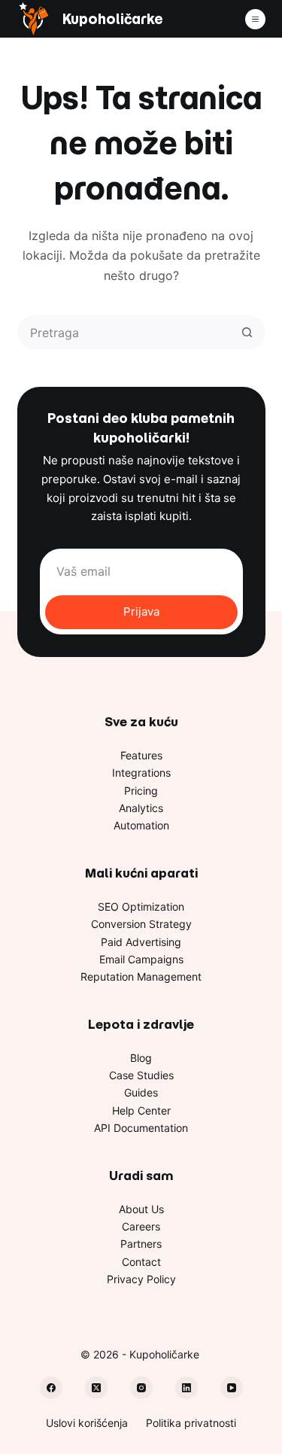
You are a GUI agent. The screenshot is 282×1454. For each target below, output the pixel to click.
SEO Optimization (141, 906)
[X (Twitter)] (96, 1387)
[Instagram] (141, 1387)
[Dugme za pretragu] (247, 332)
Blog (141, 1057)
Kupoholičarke (112, 19)
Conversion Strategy (141, 923)
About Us (141, 1209)
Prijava (141, 611)
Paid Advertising (141, 941)
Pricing (141, 790)
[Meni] (255, 19)
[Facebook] (51, 1387)
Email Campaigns (141, 959)
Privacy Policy (141, 1279)
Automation (141, 825)
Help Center (141, 1110)
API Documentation (141, 1127)
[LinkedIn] (186, 1387)
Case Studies (141, 1075)
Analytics (141, 808)
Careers (141, 1226)
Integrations (141, 772)
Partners (141, 1243)
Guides (141, 1092)
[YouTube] (231, 1387)
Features (141, 755)
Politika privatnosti (191, 1422)
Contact (141, 1261)
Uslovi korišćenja (87, 1422)
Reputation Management (141, 976)
